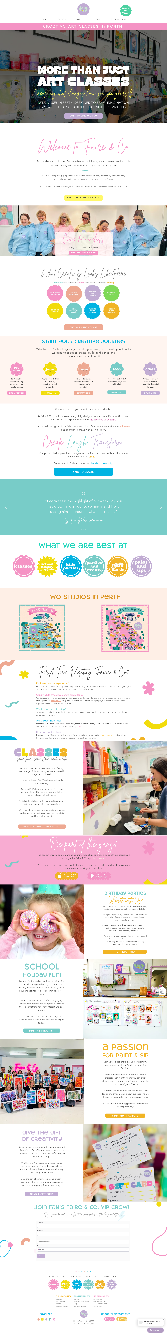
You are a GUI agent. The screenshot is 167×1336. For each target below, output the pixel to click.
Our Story (77, 1299)
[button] (83, 116)
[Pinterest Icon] (46, 1319)
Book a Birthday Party (99, 1301)
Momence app (108, 735)
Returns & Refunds (62, 1306)
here (81, 726)
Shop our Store (97, 1306)
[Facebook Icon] (50, 1319)
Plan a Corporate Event (99, 1304)
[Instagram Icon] (38, 1319)
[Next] (161, 507)
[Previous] (6, 507)
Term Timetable (60, 1301)
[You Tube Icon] (54, 1319)
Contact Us (59, 1299)
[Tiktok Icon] (42, 1319)
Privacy (58, 1304)
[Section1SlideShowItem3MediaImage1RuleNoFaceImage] (85, 529)
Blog (75, 1304)
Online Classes (97, 1299)
